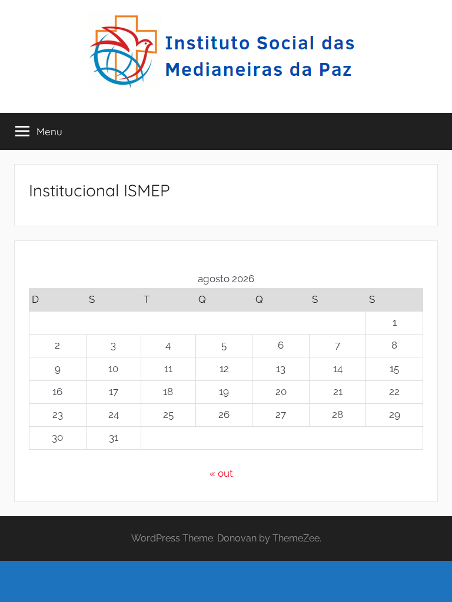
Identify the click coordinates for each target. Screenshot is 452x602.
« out (221, 473)
